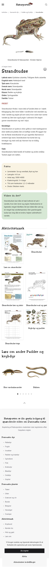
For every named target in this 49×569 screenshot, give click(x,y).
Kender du (9, 528)
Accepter (25, 551)
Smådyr (8, 475)
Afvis (24, 556)
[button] (3, 4)
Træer (7, 489)
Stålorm (36, 387)
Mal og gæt (9, 532)
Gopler (7, 479)
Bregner (8, 506)
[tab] (17, 393)
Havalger (8, 510)
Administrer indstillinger (24, 562)
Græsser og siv (11, 497)
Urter (7, 493)
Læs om (8, 536)
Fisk (6, 463)
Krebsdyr (8, 467)
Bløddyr (8, 471)
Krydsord (8, 524)
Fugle (7, 446)
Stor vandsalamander (13, 387)
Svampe (8, 514)
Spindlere (9, 459)
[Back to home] (24, 4)
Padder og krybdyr (12, 454)
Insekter (8, 450)
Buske (7, 502)
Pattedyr (8, 442)
